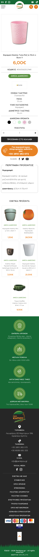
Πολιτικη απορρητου (19, 492)
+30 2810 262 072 (19, 447)
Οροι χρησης (19, 484)
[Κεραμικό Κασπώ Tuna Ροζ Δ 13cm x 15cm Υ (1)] (19, 33)
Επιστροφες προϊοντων (19, 500)
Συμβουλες (19, 480)
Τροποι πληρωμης (19, 504)
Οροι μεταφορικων (19, 508)
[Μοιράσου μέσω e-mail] (27, 159)
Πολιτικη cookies (19, 496)
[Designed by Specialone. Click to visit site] (19, 554)
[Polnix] (19, 85)
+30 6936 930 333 (19, 450)
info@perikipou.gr (19, 461)
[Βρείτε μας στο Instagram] (9, 2)
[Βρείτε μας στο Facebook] (6, 2)
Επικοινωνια (19, 488)
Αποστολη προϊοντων (19, 515)
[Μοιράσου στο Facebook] (19, 159)
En (2, 2)
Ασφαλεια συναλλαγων (19, 511)
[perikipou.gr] (19, 6)
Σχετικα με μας (19, 476)
